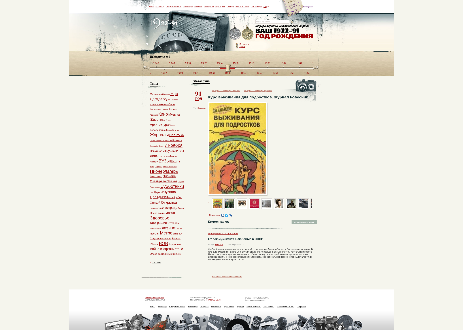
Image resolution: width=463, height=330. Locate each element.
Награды (154, 208)
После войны (157, 212)
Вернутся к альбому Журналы (258, 90)
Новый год (156, 150)
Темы (151, 6)
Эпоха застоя (158, 253)
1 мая (161, 146)
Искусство (168, 192)
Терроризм (175, 244)
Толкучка (198, 6)
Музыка (174, 114)
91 (198, 95)
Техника (174, 99)
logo (164, 24)
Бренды (230, 6)
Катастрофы (155, 228)
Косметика (155, 104)
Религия (177, 140)
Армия (167, 156)
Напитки (166, 94)
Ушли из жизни (170, 167)
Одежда (156, 99)
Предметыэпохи (244, 45)
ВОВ (163, 243)
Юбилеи (154, 244)
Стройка (158, 167)
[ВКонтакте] (223, 215)
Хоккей (155, 202)
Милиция (154, 162)
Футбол (177, 197)
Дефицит (168, 228)
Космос (173, 109)
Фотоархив (209, 6)
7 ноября (173, 145)
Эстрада (171, 208)
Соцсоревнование (160, 238)
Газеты (175, 130)
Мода (173, 156)
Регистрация (308, 6)
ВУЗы (164, 160)
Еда (174, 93)
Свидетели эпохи (174, 6)
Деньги (181, 208)
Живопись (157, 119)
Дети (153, 156)
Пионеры (169, 176)
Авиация (154, 115)
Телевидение (158, 129)
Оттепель (173, 222)
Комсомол (156, 176)
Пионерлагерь (164, 171)
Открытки (169, 202)
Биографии (158, 223)
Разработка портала (154, 298)
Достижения (155, 109)
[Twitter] (227, 215)
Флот (170, 197)
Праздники (159, 197)
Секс (161, 207)
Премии (154, 233)
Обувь (166, 99)
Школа (175, 161)
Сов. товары (256, 6)
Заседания (155, 187)
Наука (165, 109)
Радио (169, 130)
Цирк (157, 192)
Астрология (166, 140)
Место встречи (242, 6)
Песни (179, 228)
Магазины (156, 94)
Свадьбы (154, 146)
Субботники (172, 186)
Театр (172, 125)
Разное (176, 238)
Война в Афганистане (166, 249)
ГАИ (152, 192)
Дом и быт (177, 234)
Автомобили (167, 104)
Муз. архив (220, 6)
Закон (170, 213)
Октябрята (158, 181)
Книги (168, 120)
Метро (166, 232)
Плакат (171, 181)
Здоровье (159, 217)
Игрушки (169, 151)
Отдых (181, 182)
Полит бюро (155, 140)
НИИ (152, 167)
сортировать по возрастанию (223, 233)
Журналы (201, 108)
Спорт (160, 156)
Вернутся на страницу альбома (227, 277)
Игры (180, 151)
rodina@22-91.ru (213, 300)
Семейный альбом (285, 307)
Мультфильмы (173, 254)
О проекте (301, 307)
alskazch (219, 244)
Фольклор (160, 6)
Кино (163, 114)
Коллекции (187, 6)
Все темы (156, 262)
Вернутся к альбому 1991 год (226, 90)
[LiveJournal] (230, 215)
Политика (176, 135)
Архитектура (159, 124)
